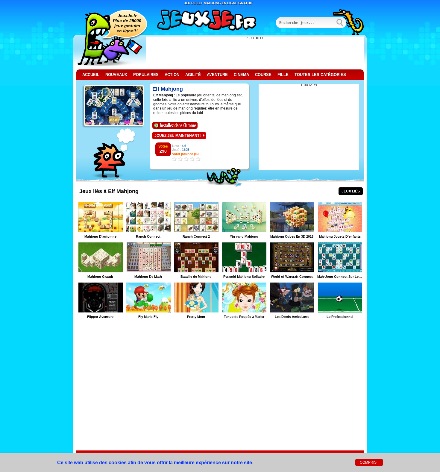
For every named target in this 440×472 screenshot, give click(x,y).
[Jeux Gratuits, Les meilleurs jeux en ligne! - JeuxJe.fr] (214, 21)
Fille (283, 74)
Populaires (146, 74)
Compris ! (369, 462)
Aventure (217, 74)
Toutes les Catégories (320, 74)
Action (172, 74)
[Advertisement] (255, 53)
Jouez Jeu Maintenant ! (177, 135)
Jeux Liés (351, 191)
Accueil (90, 74)
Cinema (241, 74)
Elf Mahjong (167, 89)
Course (263, 74)
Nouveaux (116, 74)
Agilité (193, 74)
